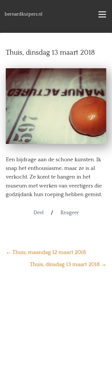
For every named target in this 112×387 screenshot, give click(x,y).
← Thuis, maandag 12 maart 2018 (46, 252)
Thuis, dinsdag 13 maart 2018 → (68, 264)
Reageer (69, 213)
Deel (38, 213)
